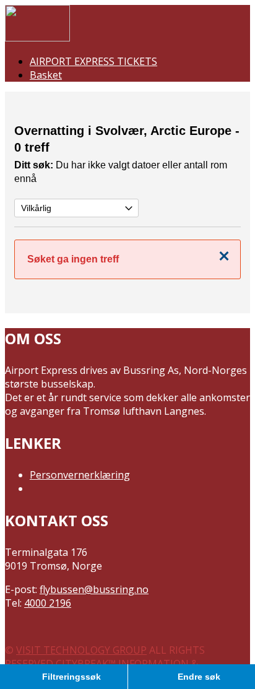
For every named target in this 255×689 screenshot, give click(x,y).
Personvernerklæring (80, 475)
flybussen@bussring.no (94, 589)
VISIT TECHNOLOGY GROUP (81, 650)
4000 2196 (47, 603)
